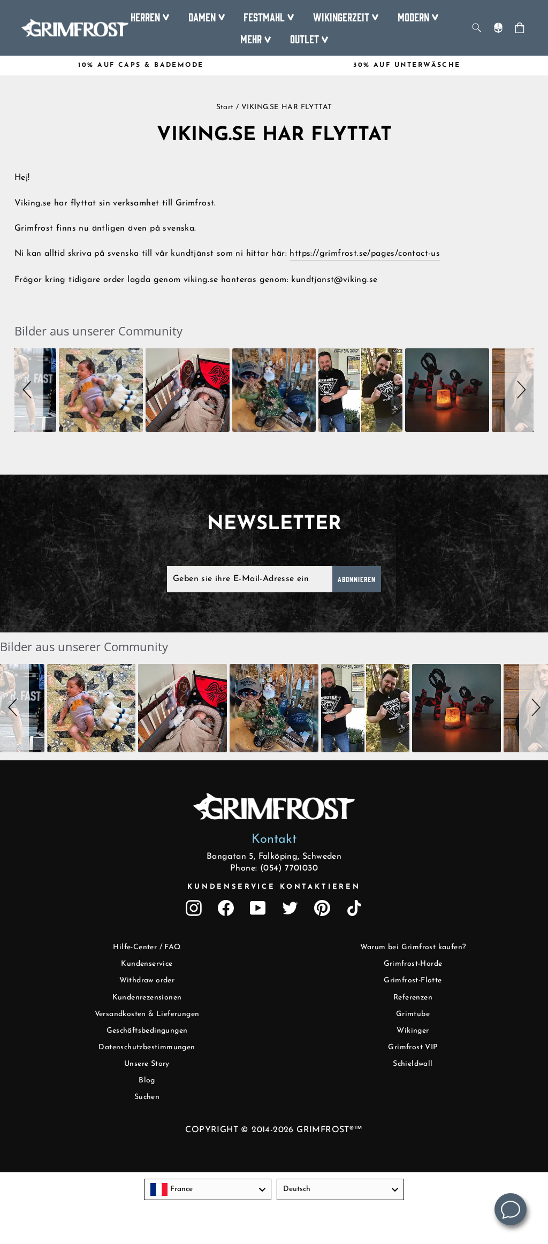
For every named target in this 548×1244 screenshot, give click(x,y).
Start (225, 107)
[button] (28, 390)
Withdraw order (147, 980)
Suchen (146, 1097)
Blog (147, 1081)
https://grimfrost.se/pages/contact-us (365, 253)
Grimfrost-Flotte (413, 980)
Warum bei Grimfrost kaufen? (413, 947)
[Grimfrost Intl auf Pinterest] (322, 908)
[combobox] (207, 1189)
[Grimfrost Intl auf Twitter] (290, 908)
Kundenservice (146, 964)
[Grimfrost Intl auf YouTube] (258, 908)
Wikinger (413, 1031)
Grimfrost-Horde (413, 964)
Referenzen (412, 998)
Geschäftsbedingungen (147, 1031)
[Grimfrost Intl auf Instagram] (194, 908)
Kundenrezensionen (147, 998)
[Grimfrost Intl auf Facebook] (226, 908)
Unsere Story (147, 1064)
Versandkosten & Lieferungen (147, 1014)
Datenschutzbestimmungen (146, 1047)
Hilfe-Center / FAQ (146, 947)
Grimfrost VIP (412, 1047)
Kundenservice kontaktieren (274, 886)
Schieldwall (412, 1064)
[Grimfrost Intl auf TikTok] (354, 908)
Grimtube (413, 1014)
